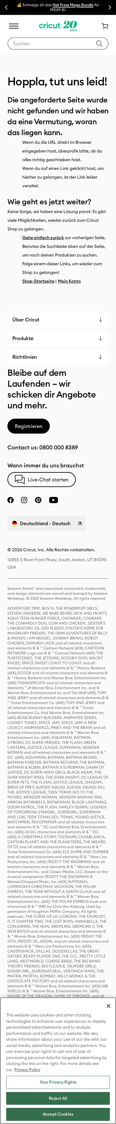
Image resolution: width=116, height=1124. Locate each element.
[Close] (108, 1006)
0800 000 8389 (58, 447)
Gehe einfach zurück (43, 237)
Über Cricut (25, 319)
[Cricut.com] (58, 26)
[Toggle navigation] (13, 26)
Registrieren (28, 426)
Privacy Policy (27, 1069)
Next (110, 7)
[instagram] (24, 500)
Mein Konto (69, 281)
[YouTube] (53, 500)
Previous (6, 7)
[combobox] (58, 43)
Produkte (22, 338)
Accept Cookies (58, 1114)
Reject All (58, 1098)
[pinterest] (38, 500)
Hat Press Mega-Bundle (73, 4)
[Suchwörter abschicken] (99, 43)
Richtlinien (24, 357)
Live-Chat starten (48, 479)
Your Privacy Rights (58, 1082)
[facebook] (10, 500)
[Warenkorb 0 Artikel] (102, 26)
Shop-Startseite (38, 281)
